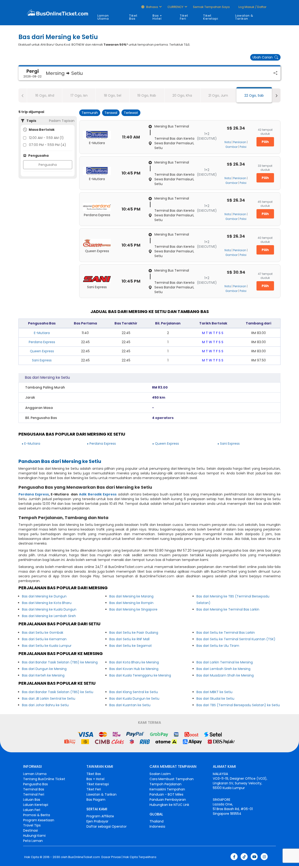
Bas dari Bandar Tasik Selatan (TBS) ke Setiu (57, 692)
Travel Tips (32, 825)
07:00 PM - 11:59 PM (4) (47, 144)
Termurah (90, 112)
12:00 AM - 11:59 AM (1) (46, 137)
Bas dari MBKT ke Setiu (214, 692)
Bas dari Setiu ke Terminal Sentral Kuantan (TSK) (235, 639)
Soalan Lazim (160, 773)
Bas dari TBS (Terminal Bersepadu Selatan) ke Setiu (238, 705)
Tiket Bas (133, 17)
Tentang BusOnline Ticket (44, 779)
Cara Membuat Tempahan (172, 779)
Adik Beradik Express (98, 494)
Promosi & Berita (36, 815)
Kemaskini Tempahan (167, 789)
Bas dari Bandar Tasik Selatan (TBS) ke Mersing (60, 662)
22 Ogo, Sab (254, 95)
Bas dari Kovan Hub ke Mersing (133, 668)
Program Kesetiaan (38, 820)
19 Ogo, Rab (146, 95)
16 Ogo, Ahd (44, 95)
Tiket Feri (184, 17)
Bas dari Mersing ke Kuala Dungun (49, 609)
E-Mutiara (42, 333)
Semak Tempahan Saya (211, 7)
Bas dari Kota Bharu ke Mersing (134, 662)
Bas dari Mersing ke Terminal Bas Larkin (227, 609)
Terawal (110, 112)
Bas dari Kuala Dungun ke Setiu (134, 698)
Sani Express (42, 360)
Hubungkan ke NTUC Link (169, 804)
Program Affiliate (100, 816)
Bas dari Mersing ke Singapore (133, 609)
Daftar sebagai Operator (106, 826)
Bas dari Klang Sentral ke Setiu (133, 692)
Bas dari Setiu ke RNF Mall (129, 639)
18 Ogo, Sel (112, 95)
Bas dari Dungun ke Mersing (44, 668)
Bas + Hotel (157, 17)
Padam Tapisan (62, 120)
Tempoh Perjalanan (166, 784)
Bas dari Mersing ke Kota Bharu (46, 602)
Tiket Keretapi (210, 17)
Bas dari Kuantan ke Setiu (129, 705)
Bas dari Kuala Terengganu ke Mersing (140, 675)
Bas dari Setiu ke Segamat (130, 645)
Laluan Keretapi (35, 804)
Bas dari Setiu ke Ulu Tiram (217, 645)
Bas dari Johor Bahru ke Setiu (45, 705)
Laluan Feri (31, 810)
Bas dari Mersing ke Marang (131, 596)
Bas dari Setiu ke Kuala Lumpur (46, 645)
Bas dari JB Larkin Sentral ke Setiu (48, 698)
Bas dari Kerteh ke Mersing (43, 675)
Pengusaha (48, 164)
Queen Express (42, 351)
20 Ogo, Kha (182, 95)
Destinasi (30, 830)
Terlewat (131, 112)
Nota (227, 142)
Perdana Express (42, 342)
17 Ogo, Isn (79, 95)
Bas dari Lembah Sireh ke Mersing (223, 668)
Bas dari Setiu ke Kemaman (44, 639)
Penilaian (239, 142)
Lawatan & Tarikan (244, 17)
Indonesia (157, 826)
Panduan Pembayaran (168, 799)
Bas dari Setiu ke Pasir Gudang (133, 632)
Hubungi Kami (34, 835)
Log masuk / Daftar (252, 7)
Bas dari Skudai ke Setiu (215, 698)
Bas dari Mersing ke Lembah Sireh (49, 616)
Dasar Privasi (111, 857)
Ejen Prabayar (97, 821)
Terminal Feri (33, 794)
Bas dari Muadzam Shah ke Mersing (225, 675)
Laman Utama (103, 17)
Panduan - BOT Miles (166, 794)
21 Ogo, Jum (218, 95)
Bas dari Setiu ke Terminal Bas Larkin (225, 632)
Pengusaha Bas (35, 784)
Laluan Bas (31, 799)
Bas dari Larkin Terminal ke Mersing (224, 662)
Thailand (157, 821)
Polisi (243, 147)
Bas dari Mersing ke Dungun (44, 596)
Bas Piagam (95, 799)
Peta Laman (33, 840)
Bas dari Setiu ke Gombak (42, 632)
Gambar (231, 147)
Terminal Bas (33, 789)
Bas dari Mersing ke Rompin (131, 602)
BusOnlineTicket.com (84, 857)
